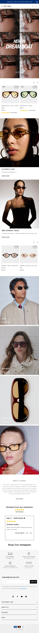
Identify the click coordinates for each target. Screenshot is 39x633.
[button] (33, 6)
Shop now (19, 72)
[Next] (37, 82)
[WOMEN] (19, 350)
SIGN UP (33, 582)
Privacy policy (23, 588)
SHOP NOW (5, 175)
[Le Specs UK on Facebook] (17, 596)
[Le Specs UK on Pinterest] (26, 596)
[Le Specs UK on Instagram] (13, 596)
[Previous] (34, 82)
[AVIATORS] (19, 400)
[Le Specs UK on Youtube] (21, 596)
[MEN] (19, 300)
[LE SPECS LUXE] (19, 142)
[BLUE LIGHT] (19, 450)
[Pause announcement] (37, 2)
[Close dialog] (37, 614)
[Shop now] (19, 43)
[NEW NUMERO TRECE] (19, 204)
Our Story (19, 498)
